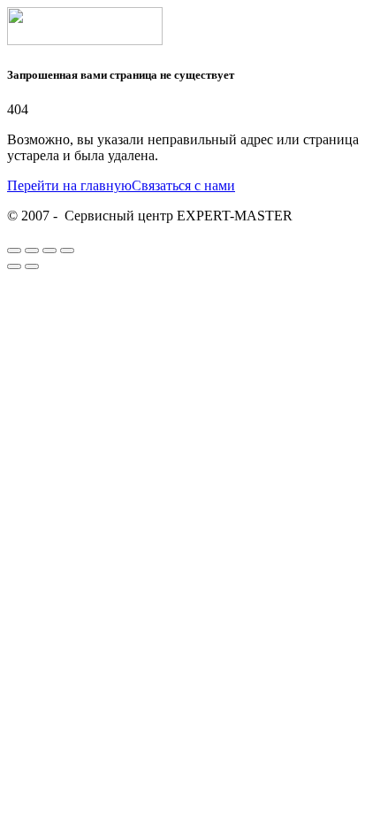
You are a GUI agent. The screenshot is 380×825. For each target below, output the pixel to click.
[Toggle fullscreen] (49, 250)
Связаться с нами (183, 185)
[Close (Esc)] (14, 250)
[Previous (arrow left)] (14, 266)
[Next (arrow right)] (32, 266)
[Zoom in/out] (67, 250)
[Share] (32, 250)
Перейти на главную (69, 185)
